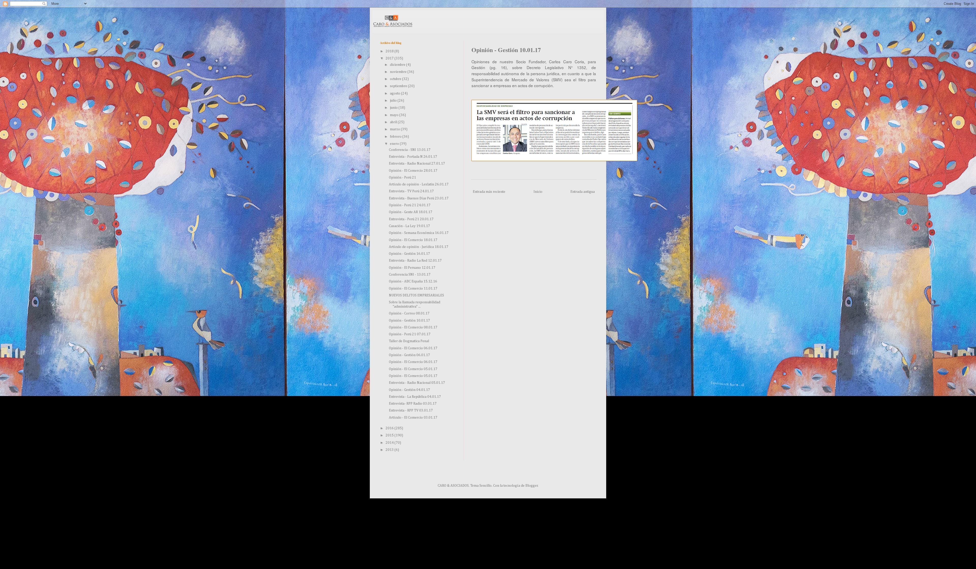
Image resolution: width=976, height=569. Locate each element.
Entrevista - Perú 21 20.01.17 (411, 219)
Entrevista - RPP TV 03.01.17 (411, 410)
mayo (394, 115)
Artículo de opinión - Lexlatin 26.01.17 (419, 184)
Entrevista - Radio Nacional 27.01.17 (417, 163)
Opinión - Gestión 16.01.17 (409, 254)
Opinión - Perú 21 (402, 177)
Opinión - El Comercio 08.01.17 (413, 327)
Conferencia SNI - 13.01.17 (410, 274)
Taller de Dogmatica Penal (409, 341)
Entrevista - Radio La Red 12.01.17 (415, 260)
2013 (390, 450)
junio (394, 107)
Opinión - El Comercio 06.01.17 (413, 348)
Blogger (531, 485)
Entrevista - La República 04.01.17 (415, 397)
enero (395, 144)
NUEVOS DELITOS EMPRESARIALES (416, 295)
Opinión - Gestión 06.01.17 (409, 355)
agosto (395, 93)
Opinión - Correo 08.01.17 (409, 313)
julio (394, 100)
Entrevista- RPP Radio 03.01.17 (413, 403)
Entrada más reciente (489, 192)
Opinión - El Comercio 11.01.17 (413, 288)
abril (394, 122)
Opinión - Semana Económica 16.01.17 (419, 233)
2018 (390, 51)
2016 (390, 428)
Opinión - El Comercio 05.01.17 (413, 369)
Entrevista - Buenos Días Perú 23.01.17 (419, 198)
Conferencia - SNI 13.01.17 (410, 150)
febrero (396, 136)
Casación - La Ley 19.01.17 (409, 226)
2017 (390, 58)
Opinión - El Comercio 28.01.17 (413, 170)
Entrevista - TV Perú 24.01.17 (411, 191)
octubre (396, 79)
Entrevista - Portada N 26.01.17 (413, 157)
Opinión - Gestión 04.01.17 (409, 390)
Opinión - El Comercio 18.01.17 (413, 240)
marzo (395, 129)
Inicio (537, 192)
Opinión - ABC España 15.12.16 (413, 281)
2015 (390, 435)
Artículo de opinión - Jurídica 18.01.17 (418, 247)
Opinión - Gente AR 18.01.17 (410, 212)
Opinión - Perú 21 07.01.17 (410, 334)
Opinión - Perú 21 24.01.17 (410, 205)
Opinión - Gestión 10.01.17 (409, 320)
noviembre (398, 72)
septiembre (399, 86)
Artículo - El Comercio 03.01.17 (413, 417)
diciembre (398, 65)
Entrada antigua (582, 192)
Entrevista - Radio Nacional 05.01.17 (417, 383)
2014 (390, 443)
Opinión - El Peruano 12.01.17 (412, 268)
